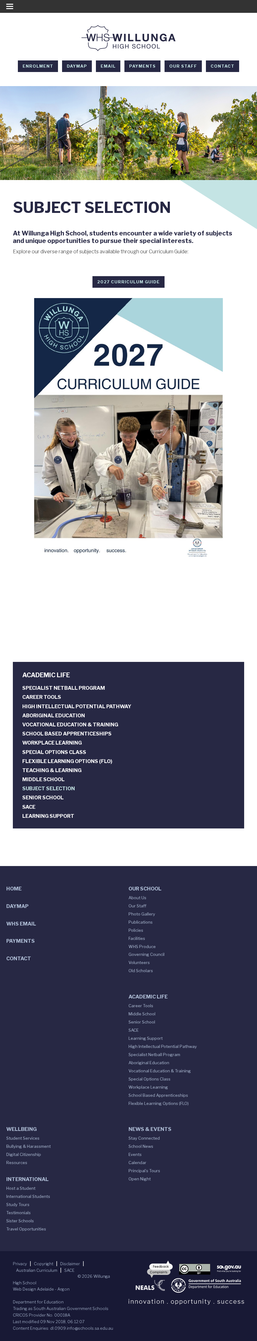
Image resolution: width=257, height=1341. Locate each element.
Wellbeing (21, 1129)
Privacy (20, 1263)
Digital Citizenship (23, 1154)
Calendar (137, 1162)
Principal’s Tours (144, 1170)
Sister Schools (20, 1220)
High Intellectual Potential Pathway (76, 706)
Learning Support (48, 816)
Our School (144, 889)
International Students (28, 1196)
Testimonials (18, 1212)
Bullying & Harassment (28, 1146)
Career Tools (41, 697)
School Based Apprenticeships (67, 734)
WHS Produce (142, 946)
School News (140, 1146)
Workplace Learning (52, 743)
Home (14, 889)
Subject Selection (48, 789)
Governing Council (146, 954)
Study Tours (17, 1204)
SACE (28, 807)
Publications (140, 922)
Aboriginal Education (53, 716)
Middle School (43, 779)
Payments (142, 66)
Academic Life (148, 997)
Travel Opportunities (26, 1228)
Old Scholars (140, 970)
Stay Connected (144, 1138)
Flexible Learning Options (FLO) (67, 761)
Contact (222, 66)
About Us (137, 897)
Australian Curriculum (36, 1270)
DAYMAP (77, 66)
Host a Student (20, 1188)
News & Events (149, 1129)
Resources (16, 1162)
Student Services (22, 1138)
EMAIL (108, 66)
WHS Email (21, 924)
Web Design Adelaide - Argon (41, 1289)
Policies (135, 930)
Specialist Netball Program (63, 688)
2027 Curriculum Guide (128, 281)
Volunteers (139, 962)
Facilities (136, 938)
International (27, 1179)
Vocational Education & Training (70, 725)
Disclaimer (70, 1263)
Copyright (43, 1263)
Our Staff (183, 66)
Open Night (139, 1178)
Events (135, 1154)
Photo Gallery (141, 913)
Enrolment (38, 66)
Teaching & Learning (51, 770)
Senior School (43, 798)
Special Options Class (54, 752)
